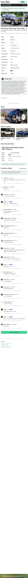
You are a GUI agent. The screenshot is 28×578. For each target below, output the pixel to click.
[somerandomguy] (2, 272)
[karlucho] (2, 194)
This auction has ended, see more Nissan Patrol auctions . (14, 9)
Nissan (12, 36)
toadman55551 (7, 209)
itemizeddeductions (8, 225)
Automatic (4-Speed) (9, 338)
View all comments (14, 332)
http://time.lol (17, 211)
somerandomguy (7, 272)
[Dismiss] (26, 576)
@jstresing (10, 266)
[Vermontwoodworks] (2, 294)
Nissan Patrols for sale (5, 345)
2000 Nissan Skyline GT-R (6, 139)
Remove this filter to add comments (10, 173)
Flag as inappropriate (16, 183)
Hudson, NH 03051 (14, 67)
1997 (23, 338)
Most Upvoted (23, 168)
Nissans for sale (4, 344)
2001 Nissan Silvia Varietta (20, 139)
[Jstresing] (9, 153)
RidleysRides (6, 218)
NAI (13, 70)
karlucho (5, 194)
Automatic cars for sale (6, 343)
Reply (8, 183)
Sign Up (22, 1)
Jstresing (12, 152)
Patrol (11, 39)
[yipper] (2, 178)
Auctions (2, 338)
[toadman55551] (2, 209)
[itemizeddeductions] (2, 226)
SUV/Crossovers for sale (6, 347)
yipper (5, 178)
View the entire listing (13, 103)
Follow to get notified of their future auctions (14, 164)
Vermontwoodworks (8, 294)
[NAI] (11, 70)
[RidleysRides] (2, 218)
